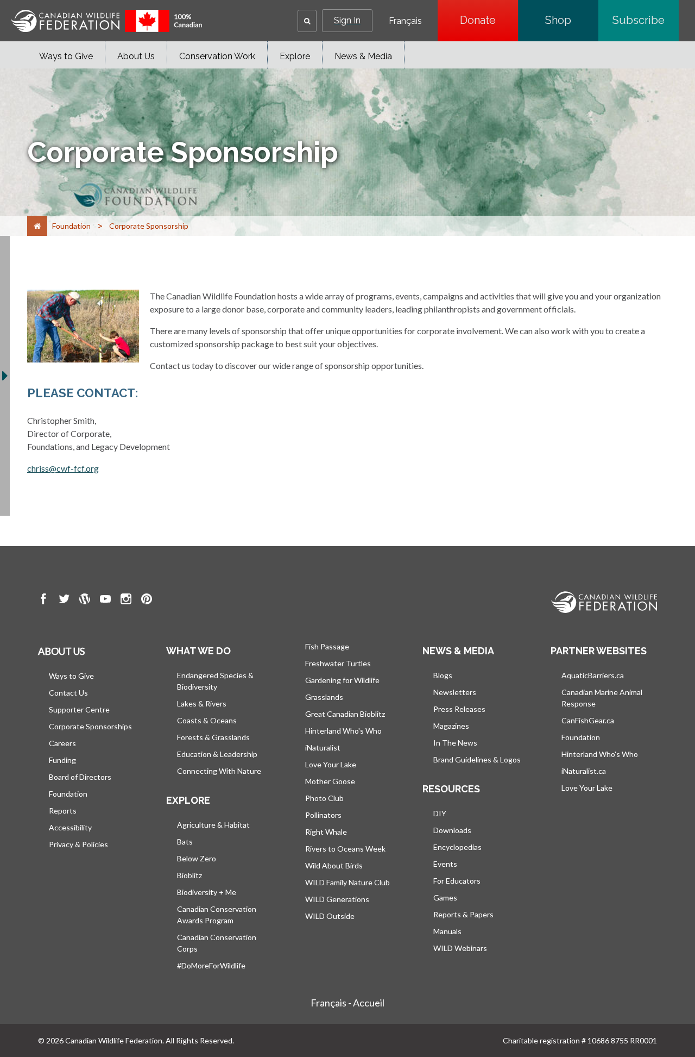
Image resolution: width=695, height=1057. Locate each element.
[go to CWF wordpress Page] (84, 600)
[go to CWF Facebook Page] (43, 600)
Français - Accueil (347, 1003)
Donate (489, 20)
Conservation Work (217, 56)
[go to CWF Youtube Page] (105, 600)
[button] (307, 21)
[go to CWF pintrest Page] (146, 600)
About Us (136, 56)
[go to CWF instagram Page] (126, 600)
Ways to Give (66, 56)
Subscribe (645, 20)
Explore (295, 56)
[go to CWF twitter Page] (64, 600)
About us (61, 651)
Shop (571, 20)
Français (405, 21)
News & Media (363, 56)
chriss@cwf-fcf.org (63, 468)
